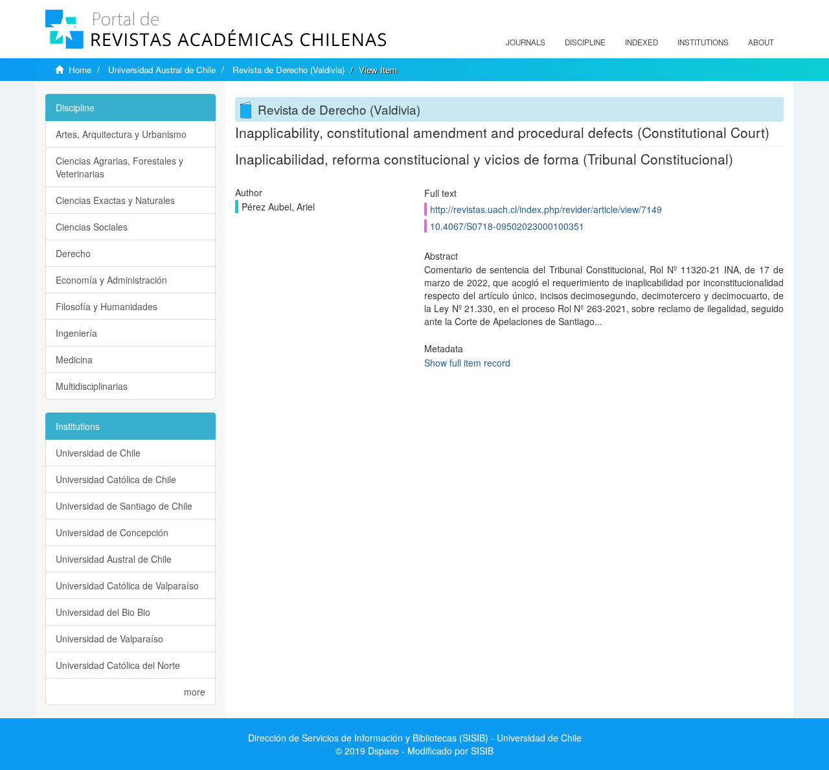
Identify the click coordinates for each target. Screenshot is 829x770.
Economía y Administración (111, 279)
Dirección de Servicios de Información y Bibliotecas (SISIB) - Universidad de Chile (415, 737)
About (761, 42)
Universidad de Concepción (112, 532)
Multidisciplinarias (92, 385)
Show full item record (467, 362)
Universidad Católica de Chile (116, 479)
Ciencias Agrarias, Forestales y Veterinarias (119, 167)
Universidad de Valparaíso (109, 638)
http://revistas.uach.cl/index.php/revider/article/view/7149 (546, 209)
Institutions (703, 42)
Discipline (585, 42)
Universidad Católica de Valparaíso (127, 585)
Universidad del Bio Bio (103, 612)
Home (80, 69)
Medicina (74, 359)
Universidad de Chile (98, 452)
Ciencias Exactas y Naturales (115, 200)
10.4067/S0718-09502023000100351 (507, 226)
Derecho (73, 253)
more (194, 691)
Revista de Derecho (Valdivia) (289, 69)
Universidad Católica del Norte (118, 665)
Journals (525, 42)
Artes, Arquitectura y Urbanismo (121, 134)
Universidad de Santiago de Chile (124, 505)
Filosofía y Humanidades (106, 306)
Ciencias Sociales (92, 226)
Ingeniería (76, 332)
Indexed (641, 42)
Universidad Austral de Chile (162, 69)
